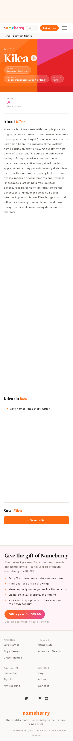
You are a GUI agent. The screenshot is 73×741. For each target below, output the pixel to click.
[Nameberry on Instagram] (46, 697)
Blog (41, 673)
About (42, 679)
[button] (36, 520)
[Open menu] (64, 28)
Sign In (8, 679)
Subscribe (49, 27)
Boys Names (12, 651)
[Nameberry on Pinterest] (40, 697)
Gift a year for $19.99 (25, 614)
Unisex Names (13, 657)
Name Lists (45, 644)
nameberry (36, 713)
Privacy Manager (57, 730)
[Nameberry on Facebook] (33, 697)
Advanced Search (49, 651)
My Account (12, 685)
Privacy (41, 730)
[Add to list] (34, 58)
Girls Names (11, 644)
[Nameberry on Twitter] (26, 697)
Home (7, 36)
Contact (43, 685)
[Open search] (32, 28)
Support (36, 734)
